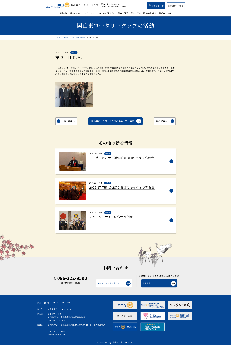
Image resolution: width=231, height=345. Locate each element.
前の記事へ (69, 121)
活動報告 (64, 13)
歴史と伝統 (136, 13)
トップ (57, 38)
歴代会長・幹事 (149, 13)
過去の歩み (75, 13)
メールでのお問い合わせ (108, 283)
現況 (126, 13)
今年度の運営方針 (107, 13)
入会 (169, 13)
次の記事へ (161, 121)
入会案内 (147, 283)
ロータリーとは (90, 13)
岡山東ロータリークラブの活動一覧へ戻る (112, 121)
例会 (120, 13)
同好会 (162, 13)
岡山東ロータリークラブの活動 (74, 38)
